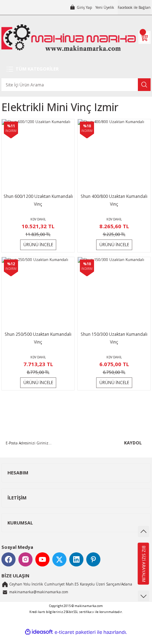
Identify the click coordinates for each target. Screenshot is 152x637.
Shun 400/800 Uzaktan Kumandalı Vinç (114, 200)
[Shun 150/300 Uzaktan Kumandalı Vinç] (114, 293)
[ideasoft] (39, 632)
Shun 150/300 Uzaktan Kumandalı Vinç (114, 338)
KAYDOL (133, 442)
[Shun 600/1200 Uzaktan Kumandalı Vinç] (38, 155)
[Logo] (68, 37)
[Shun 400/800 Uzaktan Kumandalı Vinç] (114, 155)
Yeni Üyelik (104, 7)
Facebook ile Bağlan (134, 7)
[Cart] (144, 37)
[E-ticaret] (75, 632)
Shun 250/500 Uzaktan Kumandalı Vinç (38, 338)
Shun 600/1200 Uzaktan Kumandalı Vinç (38, 200)
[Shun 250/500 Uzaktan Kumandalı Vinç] (38, 293)
